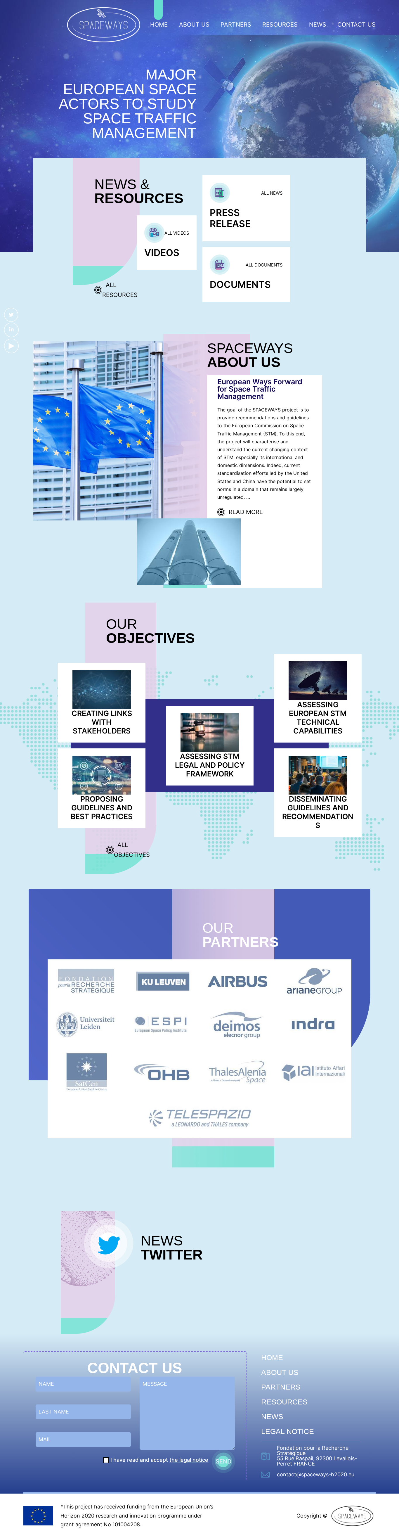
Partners (236, 24)
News (317, 24)
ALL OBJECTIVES (132, 849)
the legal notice (188, 1460)
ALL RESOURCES (120, 289)
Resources (280, 24)
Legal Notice (287, 1431)
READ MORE (244, 511)
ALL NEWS (272, 193)
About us (194, 24)
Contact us (356, 24)
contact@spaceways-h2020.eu (315, 1474)
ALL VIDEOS (176, 233)
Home (159, 24)
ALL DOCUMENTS (264, 265)
